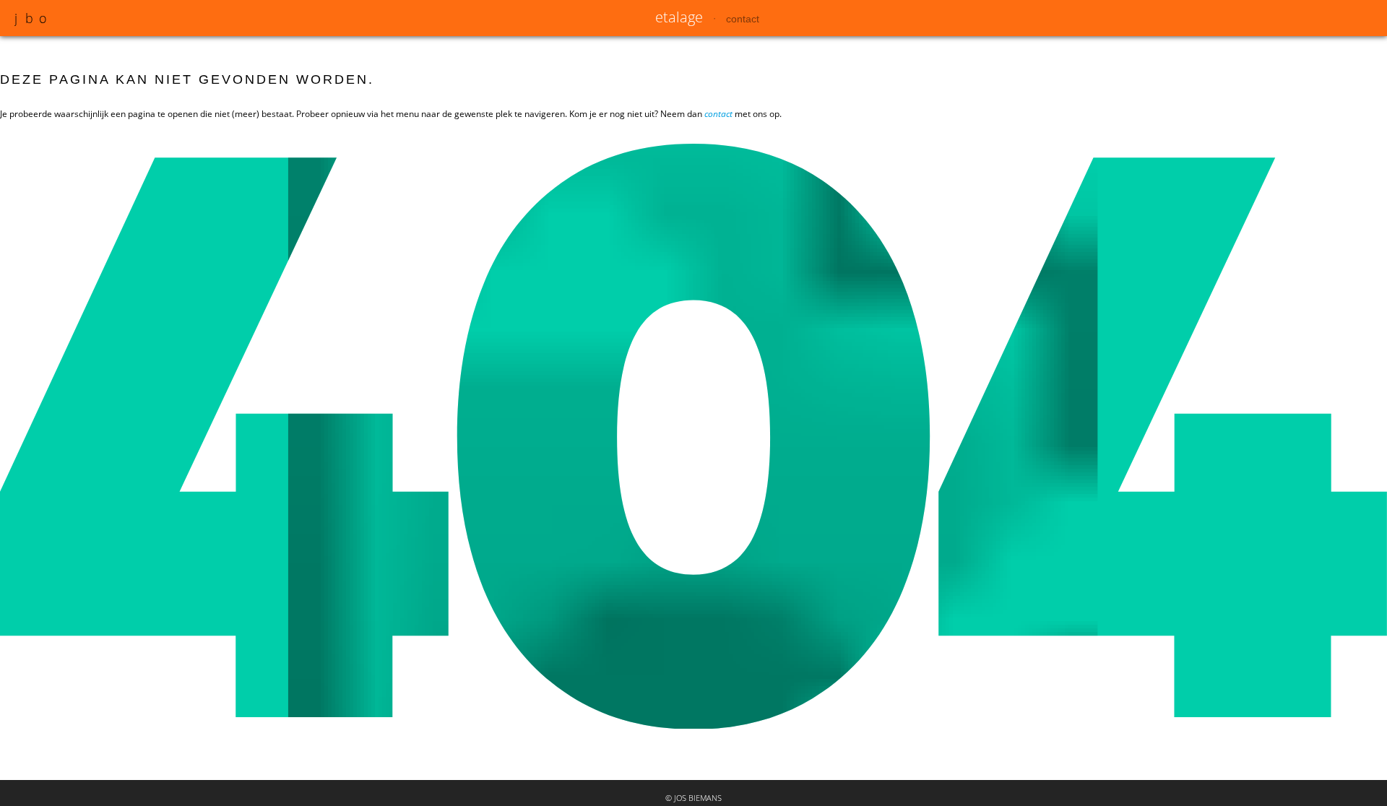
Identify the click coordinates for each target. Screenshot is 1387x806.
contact (742, 19)
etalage (679, 17)
